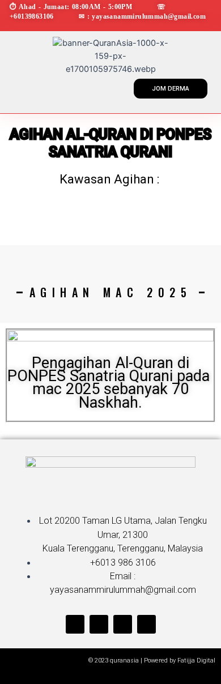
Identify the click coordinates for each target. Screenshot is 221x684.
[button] (20, 86)
